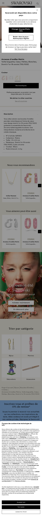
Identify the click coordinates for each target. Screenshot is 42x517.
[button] (37, 10)
